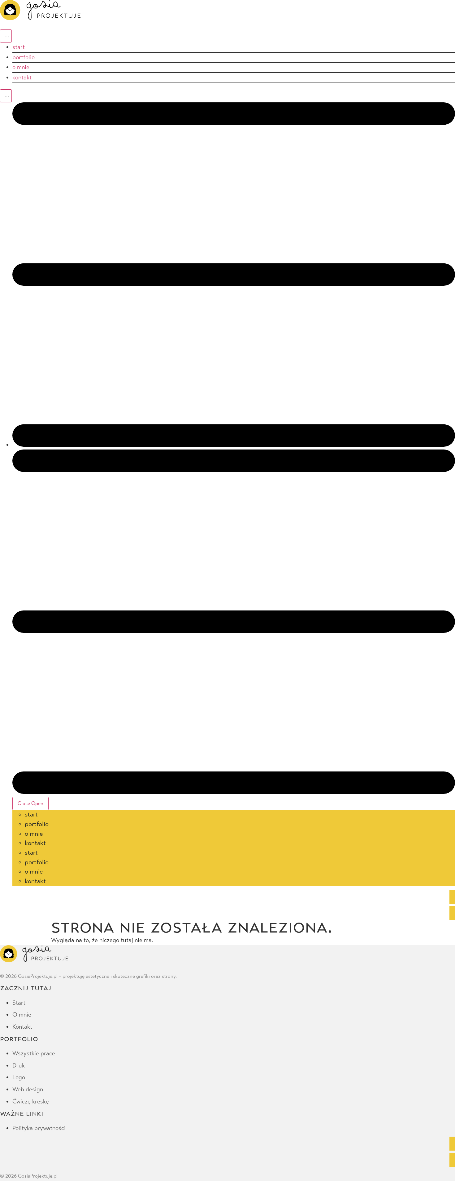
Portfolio (37, 824)
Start (31, 814)
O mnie (34, 834)
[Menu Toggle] (6, 35)
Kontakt (35, 843)
